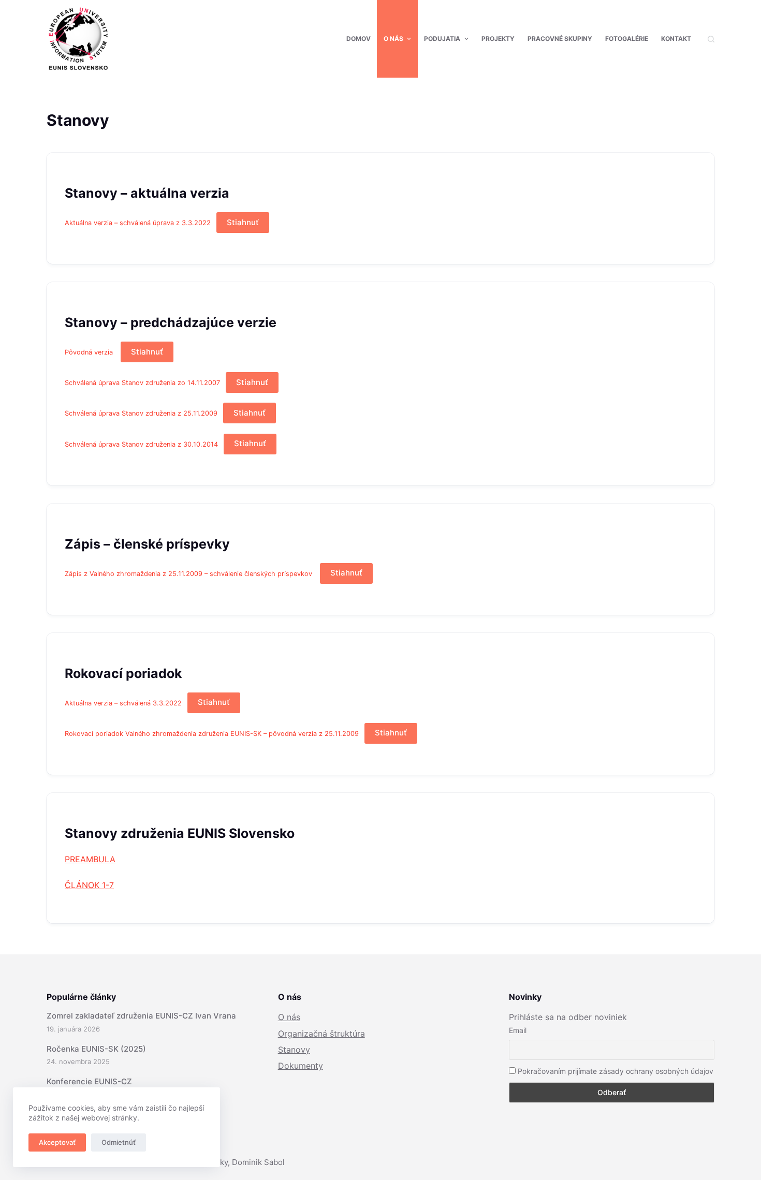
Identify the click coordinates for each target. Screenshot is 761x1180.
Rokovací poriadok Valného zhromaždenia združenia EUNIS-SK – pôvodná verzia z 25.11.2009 (212, 733)
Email (517, 1030)
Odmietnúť (118, 1142)
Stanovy (294, 1049)
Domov (358, 38)
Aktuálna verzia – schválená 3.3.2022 (123, 702)
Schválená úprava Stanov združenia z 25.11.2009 (141, 413)
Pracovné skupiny (560, 38)
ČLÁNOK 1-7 (89, 885)
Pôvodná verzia (90, 352)
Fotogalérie (626, 38)
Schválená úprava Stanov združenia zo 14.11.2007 (142, 383)
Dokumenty (300, 1065)
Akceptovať (57, 1142)
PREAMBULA (90, 859)
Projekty (498, 38)
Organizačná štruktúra (321, 1033)
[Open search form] (711, 39)
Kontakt (676, 38)
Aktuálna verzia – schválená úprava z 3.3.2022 (138, 223)
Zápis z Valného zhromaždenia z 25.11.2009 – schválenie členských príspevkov (189, 573)
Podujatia (442, 38)
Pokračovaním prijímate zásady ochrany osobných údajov (614, 1071)
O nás (393, 38)
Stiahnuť (243, 222)
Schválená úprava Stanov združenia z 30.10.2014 (141, 444)
